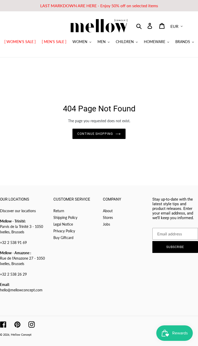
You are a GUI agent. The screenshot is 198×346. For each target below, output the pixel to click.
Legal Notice (63, 224)
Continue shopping (95, 134)
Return (58, 211)
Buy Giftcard (63, 237)
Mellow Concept (21, 334)
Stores (108, 217)
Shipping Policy (65, 217)
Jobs (106, 224)
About (108, 211)
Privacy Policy (64, 231)
